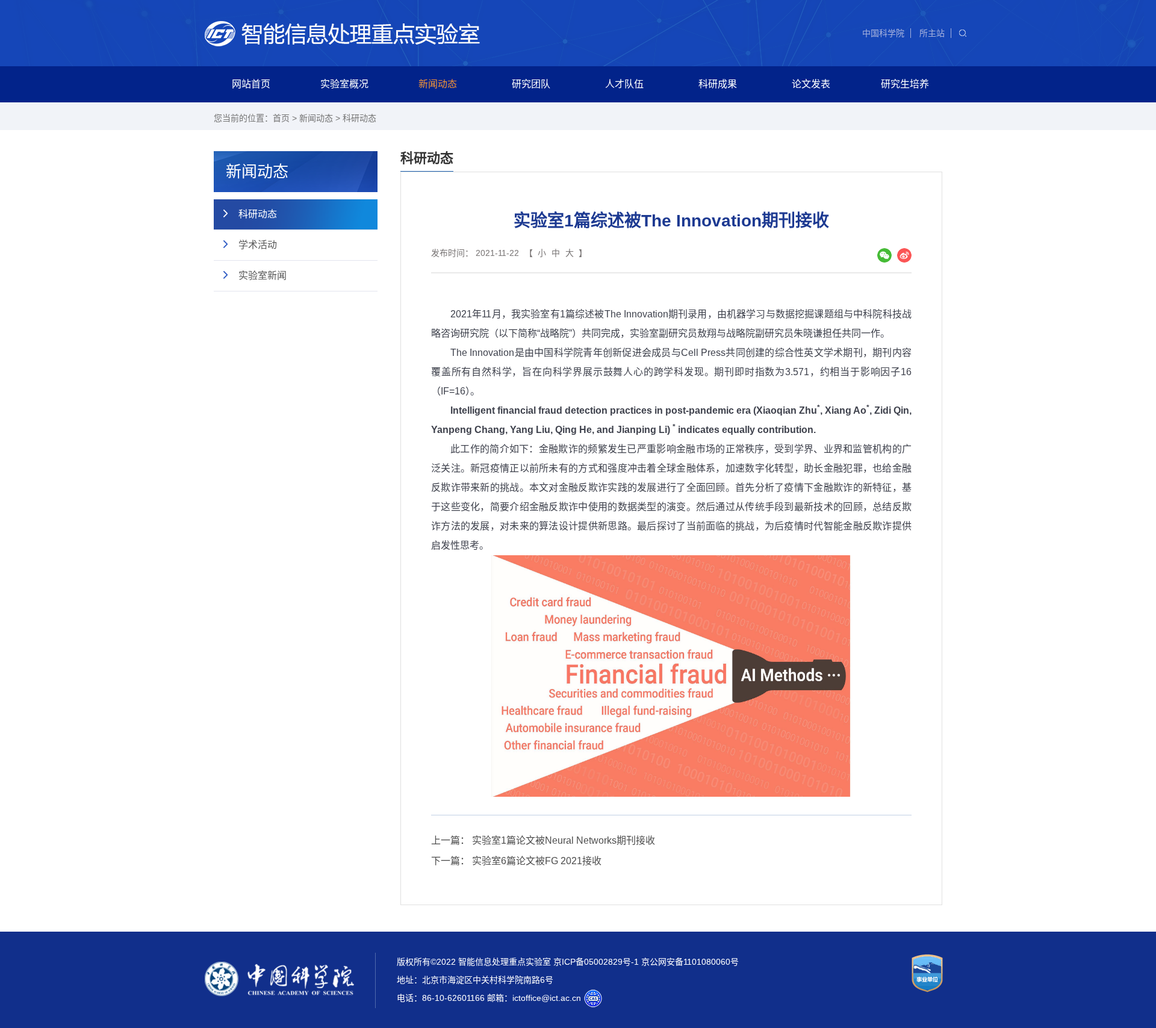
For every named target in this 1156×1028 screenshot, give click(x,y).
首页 (281, 118)
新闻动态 (437, 84)
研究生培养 (905, 84)
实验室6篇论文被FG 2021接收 (536, 861)
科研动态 (359, 118)
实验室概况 (344, 84)
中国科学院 (883, 33)
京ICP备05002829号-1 (596, 962)
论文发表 (811, 84)
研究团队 (531, 84)
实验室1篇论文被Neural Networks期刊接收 (563, 840)
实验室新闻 (262, 275)
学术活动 (257, 245)
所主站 (932, 33)
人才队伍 (624, 84)
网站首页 (251, 84)
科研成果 (717, 84)
